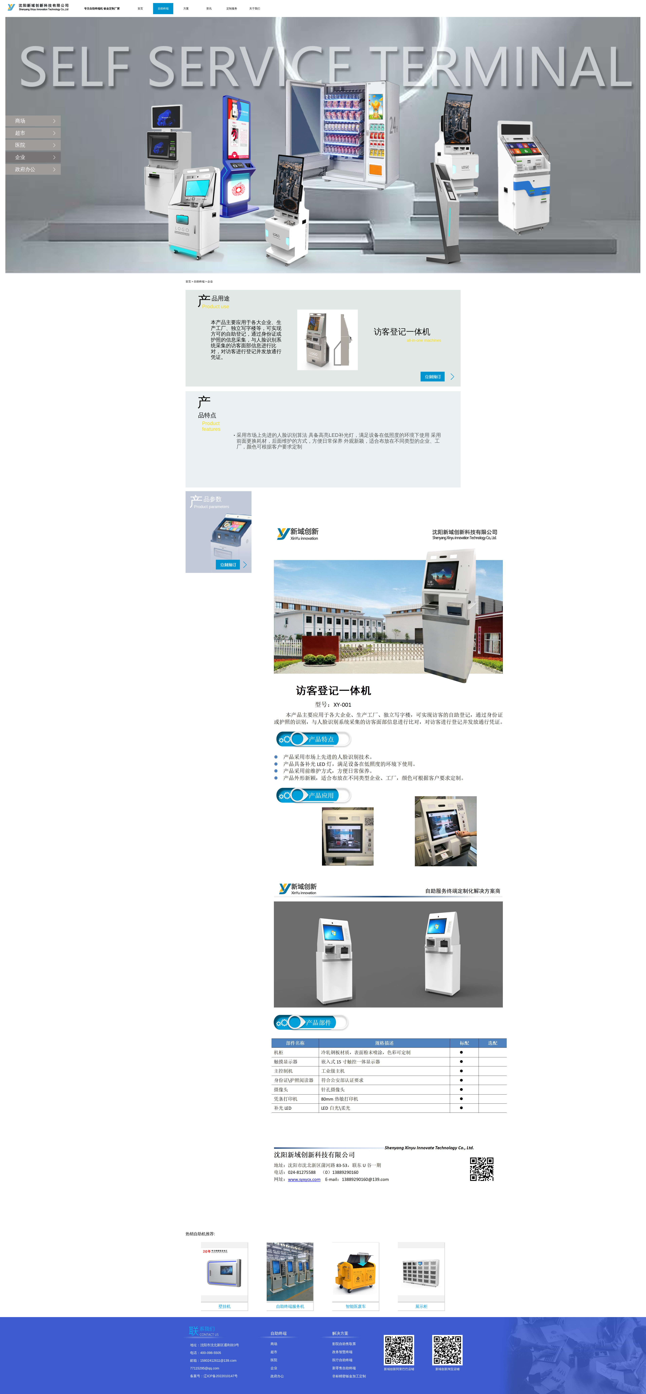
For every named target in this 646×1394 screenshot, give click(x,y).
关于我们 (254, 8)
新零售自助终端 (344, 1368)
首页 (140, 8)
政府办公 (25, 169)
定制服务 (231, 8)
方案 (186, 8)
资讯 (209, 8)
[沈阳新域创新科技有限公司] (388, 854)
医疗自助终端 (342, 1360)
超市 (20, 133)
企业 (20, 157)
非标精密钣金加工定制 (349, 1376)
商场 (20, 121)
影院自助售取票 (344, 1344)
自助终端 (163, 8)
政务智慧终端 (342, 1352)
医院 (20, 145)
